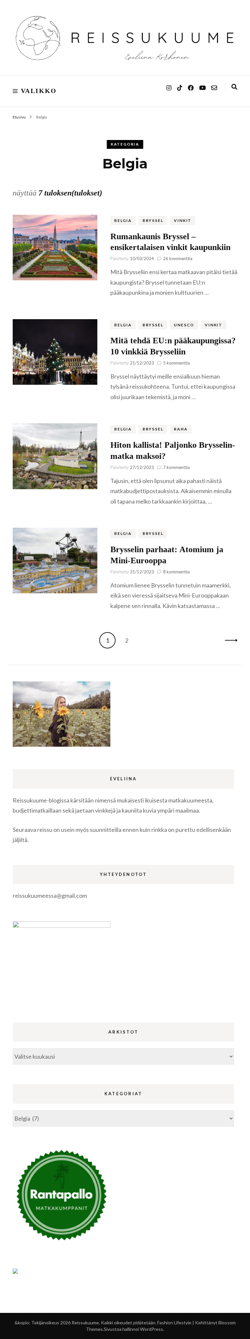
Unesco (184, 324)
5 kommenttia (176, 363)
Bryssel (153, 220)
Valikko (39, 90)
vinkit (182, 220)
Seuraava (229, 640)
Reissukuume (85, 1322)
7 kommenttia (176, 467)
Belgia (123, 220)
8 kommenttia (176, 571)
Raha (181, 429)
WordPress (151, 1329)
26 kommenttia (177, 258)
